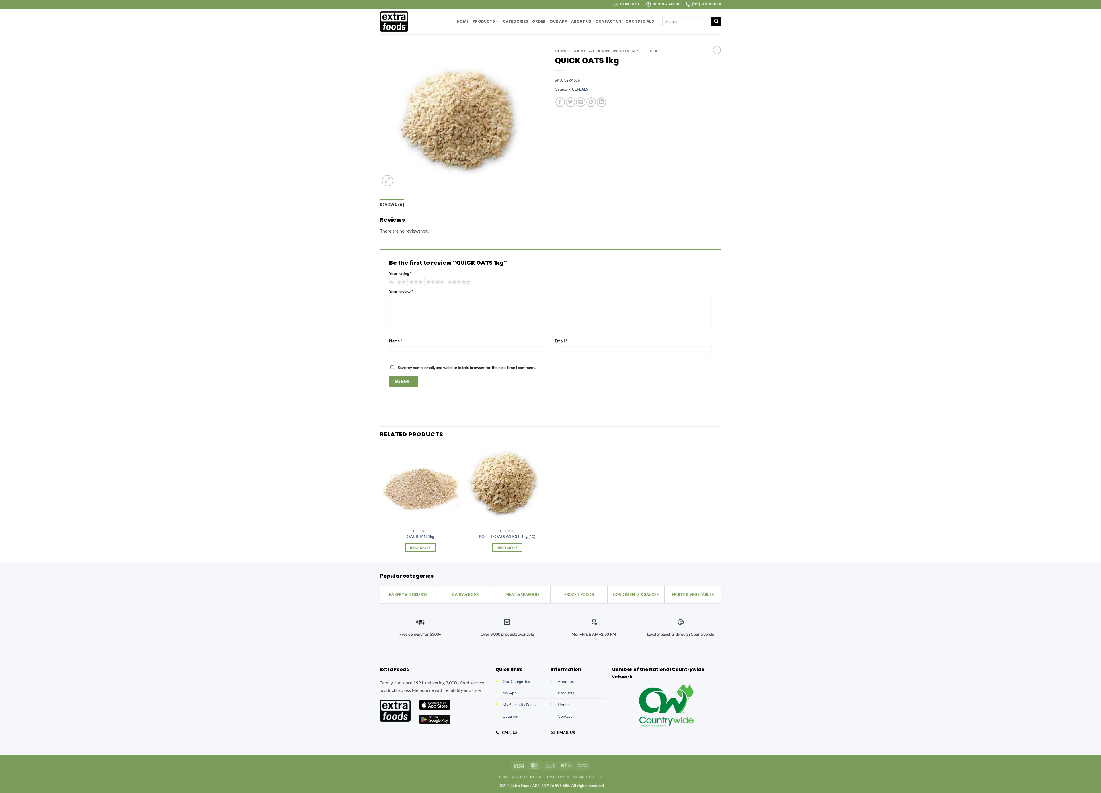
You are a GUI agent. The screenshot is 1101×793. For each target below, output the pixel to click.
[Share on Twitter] (570, 102)
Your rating (400, 273)
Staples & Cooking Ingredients (606, 51)
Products (484, 21)
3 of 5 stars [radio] (415, 282)
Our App (558, 21)
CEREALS (653, 51)
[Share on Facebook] (560, 102)
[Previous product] (717, 50)
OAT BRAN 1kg (420, 536)
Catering (510, 716)
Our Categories (516, 681)
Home (462, 21)
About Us (581, 21)
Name (395, 340)
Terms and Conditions (521, 777)
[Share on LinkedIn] (601, 102)
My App (510, 692)
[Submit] (716, 22)
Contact (565, 716)
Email (561, 340)
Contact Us (608, 21)
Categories (515, 21)
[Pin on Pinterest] (591, 102)
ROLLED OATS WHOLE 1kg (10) (507, 536)
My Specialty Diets (519, 704)
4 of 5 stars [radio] (434, 282)
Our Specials (640, 21)
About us (566, 681)
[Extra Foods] (414, 21)
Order (539, 21)
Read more (420, 547)
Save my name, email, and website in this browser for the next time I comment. (467, 367)
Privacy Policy (588, 777)
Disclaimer (558, 777)
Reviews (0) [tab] (392, 204)
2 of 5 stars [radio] (400, 282)
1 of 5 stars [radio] (391, 282)
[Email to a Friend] (580, 102)
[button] (387, 180)
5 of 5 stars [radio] (458, 282)
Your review (401, 291)
